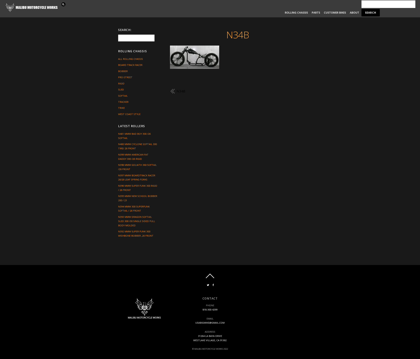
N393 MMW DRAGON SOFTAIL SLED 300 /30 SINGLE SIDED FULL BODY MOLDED (136, 221)
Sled (121, 89)
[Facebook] (213, 284)
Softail (123, 95)
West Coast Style (129, 114)
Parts (316, 12)
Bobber (123, 71)
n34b (237, 34)
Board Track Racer (130, 65)
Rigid (121, 83)
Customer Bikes (335, 12)
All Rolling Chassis (130, 58)
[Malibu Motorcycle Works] (32, 11)
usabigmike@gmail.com (210, 322)
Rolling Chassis (296, 12)
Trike (121, 107)
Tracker (123, 101)
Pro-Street (125, 77)
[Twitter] (208, 284)
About (354, 12)
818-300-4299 (210, 309)
